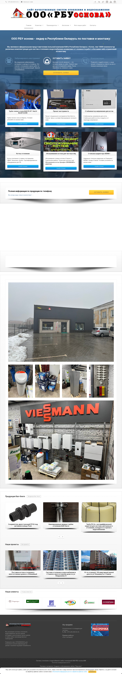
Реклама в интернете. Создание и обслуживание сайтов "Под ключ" (61, 667)
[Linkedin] (107, 2)
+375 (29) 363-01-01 (12, 2)
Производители (52, 25)
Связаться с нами (28, 2)
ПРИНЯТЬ (92, 672)
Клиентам (38, 25)
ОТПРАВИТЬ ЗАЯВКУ (61, 73)
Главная (28, 25)
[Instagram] (115, 2)
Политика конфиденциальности (61, 663)
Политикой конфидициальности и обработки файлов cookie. (70, 671)
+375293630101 (101, 261)
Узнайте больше (22, 123)
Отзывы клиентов (26, 591)
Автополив (65, 25)
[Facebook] (95, 2)
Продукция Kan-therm (34, 496)
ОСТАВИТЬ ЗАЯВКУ (101, 192)
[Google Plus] (103, 2)
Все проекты (25, 544)
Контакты (93, 25)
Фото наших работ (80, 25)
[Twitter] (99, 2)
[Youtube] (111, 2)
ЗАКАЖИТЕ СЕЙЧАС (61, 81)
